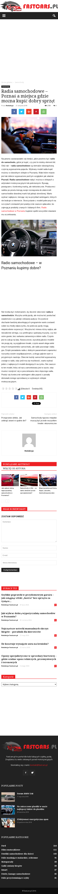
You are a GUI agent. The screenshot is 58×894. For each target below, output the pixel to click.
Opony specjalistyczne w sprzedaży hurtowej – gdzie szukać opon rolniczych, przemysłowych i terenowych (29, 659)
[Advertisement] (29, 49)
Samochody (5, 86)
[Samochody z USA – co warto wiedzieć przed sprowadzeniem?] (29, 480)
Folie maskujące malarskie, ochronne (19, 858)
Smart (4, 870)
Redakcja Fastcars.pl (9, 605)
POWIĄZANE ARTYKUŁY (16, 464)
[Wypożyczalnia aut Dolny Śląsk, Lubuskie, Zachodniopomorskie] (48, 480)
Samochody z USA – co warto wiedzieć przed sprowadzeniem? (28, 490)
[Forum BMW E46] (8, 797)
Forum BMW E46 (25, 794)
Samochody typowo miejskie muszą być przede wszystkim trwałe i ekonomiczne (43, 421)
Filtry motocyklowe (10, 850)
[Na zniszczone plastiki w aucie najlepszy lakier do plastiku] (8, 810)
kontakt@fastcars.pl (38, 765)
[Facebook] (25, 772)
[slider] (9, 388)
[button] (54, 15)
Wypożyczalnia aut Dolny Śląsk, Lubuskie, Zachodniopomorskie (48, 490)
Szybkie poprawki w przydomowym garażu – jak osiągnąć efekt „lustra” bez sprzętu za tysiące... (27, 598)
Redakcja (9, 106)
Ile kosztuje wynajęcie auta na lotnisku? (25, 643)
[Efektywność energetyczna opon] (8, 822)
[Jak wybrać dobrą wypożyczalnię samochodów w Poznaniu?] (10, 480)
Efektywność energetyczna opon (32, 819)
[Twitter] (32, 772)
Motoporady (7, 862)
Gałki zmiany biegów (11, 866)
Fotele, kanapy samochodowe (15, 874)
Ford (3, 846)
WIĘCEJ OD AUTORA (14, 468)
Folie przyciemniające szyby (15, 878)
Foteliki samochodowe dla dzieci (17, 854)
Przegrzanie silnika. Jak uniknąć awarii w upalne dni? (13, 419)
